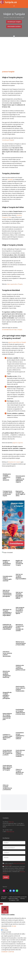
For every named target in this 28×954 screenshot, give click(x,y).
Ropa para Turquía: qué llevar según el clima (20, 493)
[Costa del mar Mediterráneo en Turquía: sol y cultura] (7, 746)
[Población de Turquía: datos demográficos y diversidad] (7, 621)
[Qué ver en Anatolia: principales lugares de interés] (20, 588)
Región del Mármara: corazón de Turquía (19, 563)
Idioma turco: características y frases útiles (21, 643)
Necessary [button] (4, 928)
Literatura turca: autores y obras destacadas (7, 654)
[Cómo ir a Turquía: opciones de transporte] (20, 764)
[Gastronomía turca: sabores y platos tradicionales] (20, 683)
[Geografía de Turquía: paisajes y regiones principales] (7, 686)
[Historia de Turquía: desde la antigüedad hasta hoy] (7, 664)
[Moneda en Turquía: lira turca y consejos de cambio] (20, 621)
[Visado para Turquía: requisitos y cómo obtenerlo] (7, 470)
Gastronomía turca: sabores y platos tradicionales (20, 689)
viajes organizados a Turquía (14, 284)
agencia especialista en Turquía (17, 342)
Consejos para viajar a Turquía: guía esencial (7, 578)
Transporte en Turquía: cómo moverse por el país (7, 493)
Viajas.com (11, 821)
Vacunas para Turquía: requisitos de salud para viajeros (20, 479)
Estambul (10, 179)
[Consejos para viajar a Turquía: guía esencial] (7, 571)
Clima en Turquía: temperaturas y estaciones (7, 787)
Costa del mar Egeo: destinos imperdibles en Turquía (7, 768)
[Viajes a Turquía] (9, 2)
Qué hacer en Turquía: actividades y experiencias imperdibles (7, 612)
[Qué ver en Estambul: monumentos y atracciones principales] (7, 587)
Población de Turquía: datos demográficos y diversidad (7, 627)
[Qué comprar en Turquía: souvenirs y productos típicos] (20, 604)
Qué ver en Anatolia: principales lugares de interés (19, 595)
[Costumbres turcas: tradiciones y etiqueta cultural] (20, 727)
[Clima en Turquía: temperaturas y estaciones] (7, 780)
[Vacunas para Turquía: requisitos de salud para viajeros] (20, 471)
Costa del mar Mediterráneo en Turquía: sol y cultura (7, 752)
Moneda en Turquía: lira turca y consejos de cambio (20, 627)
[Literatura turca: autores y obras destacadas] (7, 642)
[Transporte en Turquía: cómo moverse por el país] (7, 487)
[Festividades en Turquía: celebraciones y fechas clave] (20, 705)
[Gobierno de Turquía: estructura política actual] (20, 662)
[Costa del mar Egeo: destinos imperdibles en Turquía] (7, 762)
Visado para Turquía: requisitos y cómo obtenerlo (7, 477)
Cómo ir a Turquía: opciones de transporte (20, 772)
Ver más (14, 926)
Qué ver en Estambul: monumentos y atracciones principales (7, 593)
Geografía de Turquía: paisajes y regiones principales (7, 695)
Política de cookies (13, 898)
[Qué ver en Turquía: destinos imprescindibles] (21, 570)
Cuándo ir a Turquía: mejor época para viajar (7, 737)
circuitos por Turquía (8, 140)
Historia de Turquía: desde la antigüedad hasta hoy (6, 674)
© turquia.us (12, 900)
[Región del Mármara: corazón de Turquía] (20, 557)
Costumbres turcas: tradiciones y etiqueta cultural (20, 735)
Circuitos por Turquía (14, 22)
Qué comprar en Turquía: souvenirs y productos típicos (20, 610)
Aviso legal (8, 865)
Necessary (5, 930)
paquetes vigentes (18, 442)
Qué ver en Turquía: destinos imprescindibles (21, 576)
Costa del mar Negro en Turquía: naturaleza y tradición (20, 753)
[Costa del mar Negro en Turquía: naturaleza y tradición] (20, 746)
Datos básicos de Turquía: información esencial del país (7, 716)
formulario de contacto (14, 462)
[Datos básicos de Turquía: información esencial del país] (7, 707)
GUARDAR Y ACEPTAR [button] (7, 951)
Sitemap (22, 898)
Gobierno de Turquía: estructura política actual (20, 668)
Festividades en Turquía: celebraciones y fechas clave (20, 712)
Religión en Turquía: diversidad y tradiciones (7, 563)
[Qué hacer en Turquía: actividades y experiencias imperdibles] (7, 605)
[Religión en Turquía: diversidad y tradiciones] (7, 557)
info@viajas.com (10, 831)
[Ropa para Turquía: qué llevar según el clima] (20, 487)
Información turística (14, 26)
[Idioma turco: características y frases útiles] (20, 637)
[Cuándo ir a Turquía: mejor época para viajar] (7, 728)
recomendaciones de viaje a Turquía (12, 329)
